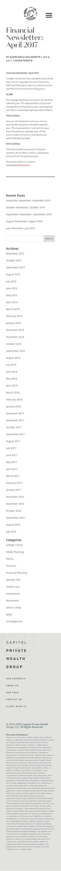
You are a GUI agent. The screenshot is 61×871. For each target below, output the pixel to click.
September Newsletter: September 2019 (29, 214)
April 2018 (12, 385)
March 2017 (12, 476)
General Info (13, 579)
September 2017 (15, 434)
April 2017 (12, 469)
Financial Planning (16, 572)
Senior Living (13, 607)
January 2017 (13, 489)
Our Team (12, 693)
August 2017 (13, 441)
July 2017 (11, 448)
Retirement (12, 600)
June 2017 (11, 455)
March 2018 (12, 392)
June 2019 (11, 288)
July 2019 (11, 281)
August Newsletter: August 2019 (24, 221)
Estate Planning (15, 551)
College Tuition (14, 545)
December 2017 (15, 413)
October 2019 (13, 260)
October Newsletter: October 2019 (25, 207)
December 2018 (15, 330)
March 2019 (12, 309)
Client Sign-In (16, 706)
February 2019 (14, 316)
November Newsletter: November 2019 (28, 200)
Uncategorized (14, 621)
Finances (11, 565)
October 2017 (13, 427)
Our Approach (16, 679)
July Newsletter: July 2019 (20, 228)
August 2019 (13, 274)
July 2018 (11, 364)
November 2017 (15, 420)
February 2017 (14, 482)
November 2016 (15, 503)
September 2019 (15, 267)
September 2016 (15, 517)
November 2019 (15, 253)
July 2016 (11, 531)
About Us (12, 686)
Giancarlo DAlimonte (25, 57)
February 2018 (14, 399)
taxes (9, 614)
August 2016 (13, 524)
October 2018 (13, 343)
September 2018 (15, 350)
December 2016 (15, 496)
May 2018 (11, 378)
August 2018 (13, 357)
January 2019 (13, 323)
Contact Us (14, 699)
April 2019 (12, 302)
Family (9, 558)
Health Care (12, 586)
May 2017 (11, 462)
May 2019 (11, 295)
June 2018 (11, 371)
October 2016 (13, 510)
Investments (23, 61)
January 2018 (13, 406)
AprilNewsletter (22, 165)
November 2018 (15, 337)
